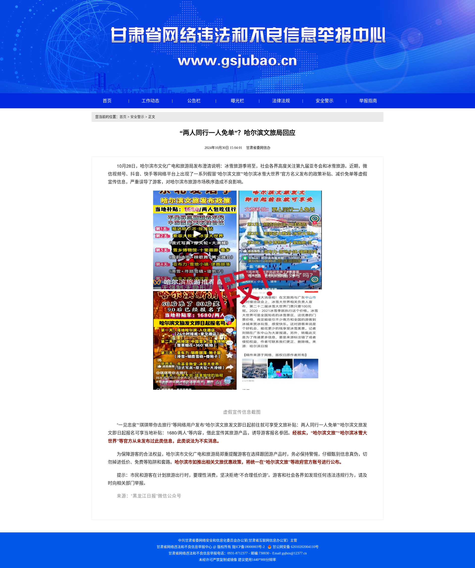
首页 (122, 117)
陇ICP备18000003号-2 (248, 547)
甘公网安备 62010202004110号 (296, 547)
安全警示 (137, 117)
